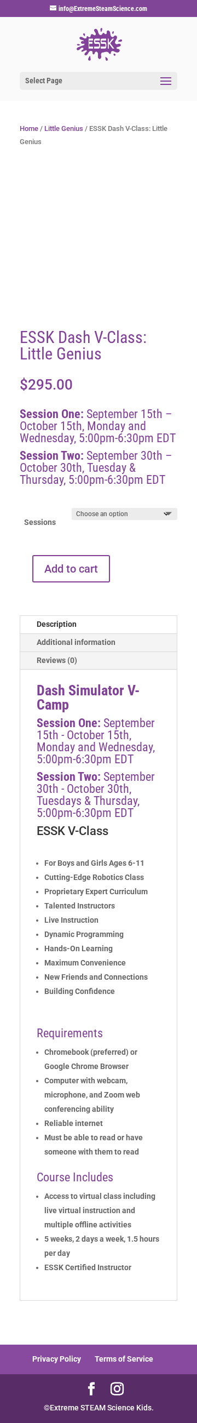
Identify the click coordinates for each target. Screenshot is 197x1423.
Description (57, 624)
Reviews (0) (57, 660)
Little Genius (63, 128)
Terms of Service (124, 1359)
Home (29, 128)
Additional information (76, 642)
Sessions (40, 522)
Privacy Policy (56, 1359)
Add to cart (71, 568)
